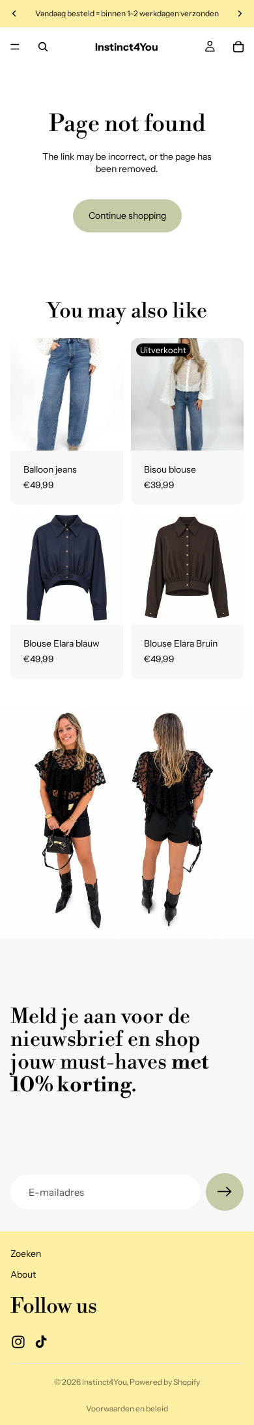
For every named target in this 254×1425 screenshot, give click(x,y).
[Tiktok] (41, 1341)
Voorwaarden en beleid (127, 1408)
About (23, 1274)
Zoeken (25, 1253)
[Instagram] (18, 1341)
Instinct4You (104, 1382)
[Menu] (15, 47)
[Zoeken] (43, 46)
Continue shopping (127, 215)
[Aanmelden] (225, 1192)
